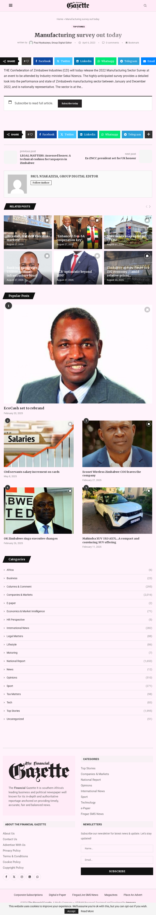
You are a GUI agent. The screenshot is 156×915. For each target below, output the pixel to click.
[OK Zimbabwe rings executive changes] (39, 510)
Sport (79, 685)
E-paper (79, 603)
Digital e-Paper (57, 894)
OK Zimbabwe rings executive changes (31, 538)
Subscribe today (70, 103)
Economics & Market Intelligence (79, 611)
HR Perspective (79, 619)
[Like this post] (27, 61)
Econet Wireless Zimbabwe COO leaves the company (111, 473)
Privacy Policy (12, 850)
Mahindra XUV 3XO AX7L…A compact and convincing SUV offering (110, 540)
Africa (79, 569)
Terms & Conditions (15, 856)
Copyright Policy (13, 867)
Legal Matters (79, 636)
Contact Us (10, 839)
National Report (79, 661)
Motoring (79, 652)
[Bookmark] (47, 220)
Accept (71, 911)
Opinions (79, 677)
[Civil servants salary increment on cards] (39, 444)
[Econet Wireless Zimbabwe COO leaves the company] (117, 444)
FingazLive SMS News (85, 894)
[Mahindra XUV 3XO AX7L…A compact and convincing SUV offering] (117, 510)
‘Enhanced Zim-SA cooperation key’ (71, 238)
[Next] (150, 206)
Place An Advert (133, 894)
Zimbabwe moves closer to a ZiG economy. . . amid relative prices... (128, 271)
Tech (79, 702)
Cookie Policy (12, 862)
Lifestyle (79, 644)
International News (79, 628)
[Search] (145, 5)
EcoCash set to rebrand (24, 408)
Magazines (110, 894)
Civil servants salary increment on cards (32, 472)
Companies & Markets (79, 594)
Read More (87, 911)
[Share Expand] (148, 134)
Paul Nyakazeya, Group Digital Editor (53, 42)
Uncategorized (79, 718)
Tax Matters (79, 694)
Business (79, 578)
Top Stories (79, 27)
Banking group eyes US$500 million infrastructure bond (22, 271)
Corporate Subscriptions (28, 894)
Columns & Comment (79, 586)
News (79, 669)
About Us (9, 833)
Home (60, 19)
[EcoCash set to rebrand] (78, 354)
